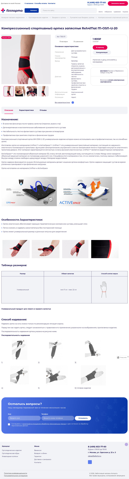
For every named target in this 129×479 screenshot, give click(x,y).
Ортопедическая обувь (10, 453)
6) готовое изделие (83, 388)
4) (2, 388)
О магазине (29, 3)
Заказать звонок (118, 3)
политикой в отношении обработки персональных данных (44, 424)
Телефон (44, 414)
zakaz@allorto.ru (94, 456)
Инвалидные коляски (10, 456)
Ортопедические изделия (11, 450)
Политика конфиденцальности (15, 473)
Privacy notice (123, 357)
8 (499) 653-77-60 (96, 2)
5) (39, 388)
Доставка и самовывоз (42, 459)
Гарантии (37, 456)
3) (75, 362)
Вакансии (37, 450)
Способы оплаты (40, 3)
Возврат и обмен (40, 453)
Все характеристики (62, 102)
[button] (9, 91)
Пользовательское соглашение (16, 476)
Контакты (51, 3)
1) (2, 362)
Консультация (102, 52)
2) (39, 362)
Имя (9, 414)
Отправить (83, 418)
